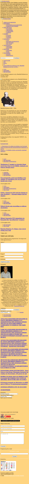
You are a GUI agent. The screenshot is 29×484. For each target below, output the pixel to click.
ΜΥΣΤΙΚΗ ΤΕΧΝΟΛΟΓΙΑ (12, 41)
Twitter (6, 143)
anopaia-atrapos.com (9, 475)
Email (2, 256)
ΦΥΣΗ (7, 51)
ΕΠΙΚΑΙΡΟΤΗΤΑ (7, 27)
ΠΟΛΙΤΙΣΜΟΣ (6, 53)
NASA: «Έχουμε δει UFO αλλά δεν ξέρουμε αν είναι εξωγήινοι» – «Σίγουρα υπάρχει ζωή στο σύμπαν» (14, 194)
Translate (21, 312)
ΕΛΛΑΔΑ (8, 35)
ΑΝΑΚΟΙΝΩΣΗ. (5, 390)
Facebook (3, 143)
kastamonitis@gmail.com (19, 306)
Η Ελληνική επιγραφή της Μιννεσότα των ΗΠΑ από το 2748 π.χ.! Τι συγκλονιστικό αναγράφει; (14, 383)
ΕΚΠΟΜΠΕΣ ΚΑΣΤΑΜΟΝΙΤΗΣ (14, 25)
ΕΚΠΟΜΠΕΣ (6, 23)
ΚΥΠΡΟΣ (8, 36)
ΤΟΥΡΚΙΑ (8, 37)
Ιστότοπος (3, 259)
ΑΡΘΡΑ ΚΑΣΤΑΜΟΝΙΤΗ (9, 22)
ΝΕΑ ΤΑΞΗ (9, 44)
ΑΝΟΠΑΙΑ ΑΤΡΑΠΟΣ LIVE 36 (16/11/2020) (14, 387)
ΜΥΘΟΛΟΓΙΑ (9, 55)
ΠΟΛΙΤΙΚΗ (9, 28)
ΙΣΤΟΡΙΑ (8, 54)
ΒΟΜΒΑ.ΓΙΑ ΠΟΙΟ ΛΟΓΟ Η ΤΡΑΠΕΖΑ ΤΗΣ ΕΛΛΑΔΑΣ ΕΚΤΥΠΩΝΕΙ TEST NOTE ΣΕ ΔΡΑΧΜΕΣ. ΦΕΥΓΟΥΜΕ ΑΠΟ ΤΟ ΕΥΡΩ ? (14, 378)
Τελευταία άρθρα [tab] (7, 314)
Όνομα (3, 254)
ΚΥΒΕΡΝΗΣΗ (9, 31)
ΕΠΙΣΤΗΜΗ (9, 46)
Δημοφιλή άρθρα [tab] (7, 316)
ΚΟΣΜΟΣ (5, 33)
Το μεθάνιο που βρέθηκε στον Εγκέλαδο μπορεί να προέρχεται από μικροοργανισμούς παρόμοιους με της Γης (14, 147)
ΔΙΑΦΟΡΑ (8, 32)
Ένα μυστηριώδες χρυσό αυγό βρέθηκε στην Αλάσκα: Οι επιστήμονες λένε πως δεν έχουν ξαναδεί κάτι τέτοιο (13, 179)
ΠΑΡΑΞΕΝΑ (6, 39)
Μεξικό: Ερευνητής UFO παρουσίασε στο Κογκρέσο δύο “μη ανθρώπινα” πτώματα (12, 218)
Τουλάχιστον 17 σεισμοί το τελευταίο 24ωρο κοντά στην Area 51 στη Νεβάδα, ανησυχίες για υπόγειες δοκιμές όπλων (14, 166)
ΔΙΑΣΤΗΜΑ (9, 47)
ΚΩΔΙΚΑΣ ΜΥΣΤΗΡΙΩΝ (12, 26)
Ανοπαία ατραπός (19, 475)
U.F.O (7, 40)
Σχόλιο (3, 242)
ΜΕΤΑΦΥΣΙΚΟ (10, 42)
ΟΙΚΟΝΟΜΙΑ (9, 30)
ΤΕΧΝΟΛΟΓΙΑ (7, 45)
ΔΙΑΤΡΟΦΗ (6, 49)
